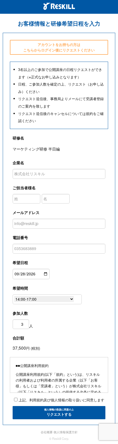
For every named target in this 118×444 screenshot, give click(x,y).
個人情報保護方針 (66, 432)
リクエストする (59, 412)
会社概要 (47, 432)
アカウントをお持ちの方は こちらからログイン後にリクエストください (59, 47)
